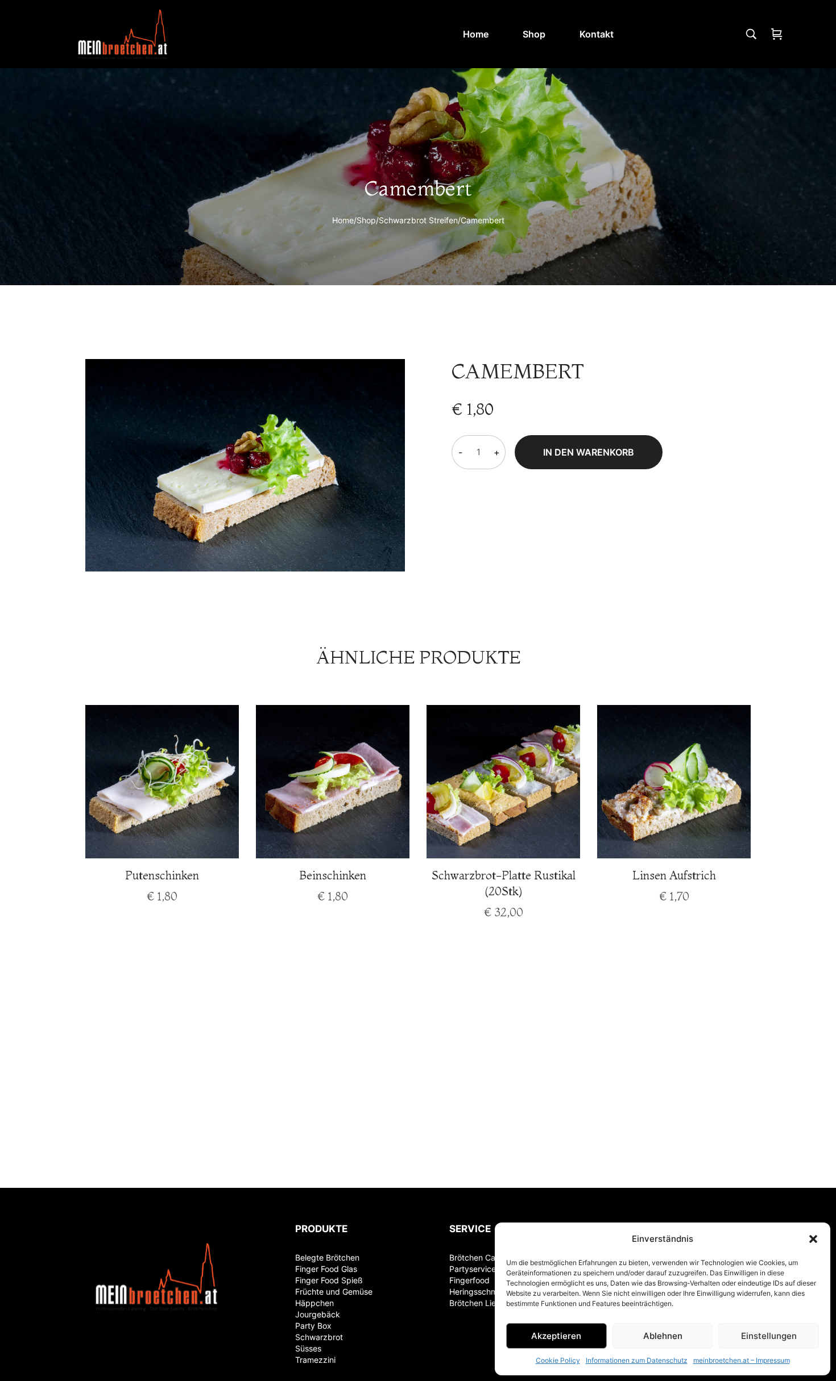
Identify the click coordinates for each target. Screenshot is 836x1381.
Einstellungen (769, 1335)
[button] (813, 1239)
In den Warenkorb (588, 452)
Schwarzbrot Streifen (418, 220)
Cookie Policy (558, 1360)
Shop (366, 220)
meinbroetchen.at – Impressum (741, 1360)
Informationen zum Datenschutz (637, 1360)
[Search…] (751, 34)
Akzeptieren (556, 1335)
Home (343, 220)
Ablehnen (662, 1335)
